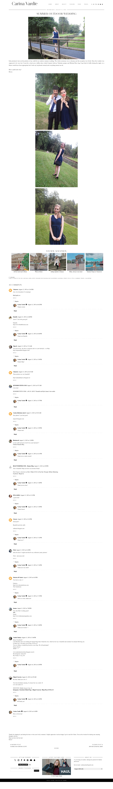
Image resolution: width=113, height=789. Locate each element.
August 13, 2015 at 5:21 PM (28, 495)
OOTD (33, 278)
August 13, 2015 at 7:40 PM (35, 625)
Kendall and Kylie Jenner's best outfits (45, 391)
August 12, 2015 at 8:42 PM (35, 304)
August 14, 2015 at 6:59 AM (29, 677)
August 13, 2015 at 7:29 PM (35, 507)
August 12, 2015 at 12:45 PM (26, 289)
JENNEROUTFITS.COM (20, 385)
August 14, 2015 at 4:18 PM (35, 699)
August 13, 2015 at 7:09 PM (24, 608)
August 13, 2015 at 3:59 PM (35, 428)
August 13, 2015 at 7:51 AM (25, 346)
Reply (14, 298)
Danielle (15, 317)
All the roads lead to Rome (20, 272)
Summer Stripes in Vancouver (94, 272)
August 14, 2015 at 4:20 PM (35, 664)
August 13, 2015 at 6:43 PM (30, 577)
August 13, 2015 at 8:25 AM (26, 372)
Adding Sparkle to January (57, 272)
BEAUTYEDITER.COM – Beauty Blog (23, 466)
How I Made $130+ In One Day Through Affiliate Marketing (42, 472)
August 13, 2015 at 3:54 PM (35, 359)
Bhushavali (16, 440)
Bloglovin (21, 473)
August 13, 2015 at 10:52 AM (33, 413)
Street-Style (67, 278)
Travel (86, 4)
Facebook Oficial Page (25, 690)
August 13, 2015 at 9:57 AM (34, 385)
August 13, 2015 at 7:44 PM (29, 637)
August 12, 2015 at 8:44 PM (35, 333)
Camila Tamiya (17, 637)
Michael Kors (27, 278)
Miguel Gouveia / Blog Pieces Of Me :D (42, 690)
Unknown (15, 289)
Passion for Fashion (42, 278)
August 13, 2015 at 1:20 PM (26, 440)
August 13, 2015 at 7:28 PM (35, 483)
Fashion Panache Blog (18, 444)
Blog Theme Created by (56, 780)
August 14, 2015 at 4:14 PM (30, 711)
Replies (17, 301)
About (57, 4)
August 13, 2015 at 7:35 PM (35, 596)
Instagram (16, 690)
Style (73, 278)
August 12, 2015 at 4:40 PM (25, 317)
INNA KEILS (16, 495)
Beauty (64, 4)
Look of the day (18, 278)
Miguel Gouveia (17, 677)
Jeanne (15, 608)
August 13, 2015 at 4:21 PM (35, 453)
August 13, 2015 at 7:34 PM (35, 565)
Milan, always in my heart (75, 272)
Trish (14, 550)
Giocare (15, 519)
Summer (77, 278)
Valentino (88, 278)
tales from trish (20, 556)
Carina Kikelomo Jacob (19, 413)
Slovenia (60, 278)
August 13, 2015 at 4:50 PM (41, 466)
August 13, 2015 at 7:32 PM (35, 537)
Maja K (15, 346)
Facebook (15, 473)
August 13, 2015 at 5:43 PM (25, 519)
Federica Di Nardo (18, 577)
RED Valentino (52, 278)
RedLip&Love (16, 295)
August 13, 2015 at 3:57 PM (35, 400)
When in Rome (38, 272)
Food (79, 4)
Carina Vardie (24, 3)
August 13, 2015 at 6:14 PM (23, 550)
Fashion (72, 4)
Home (50, 4)
